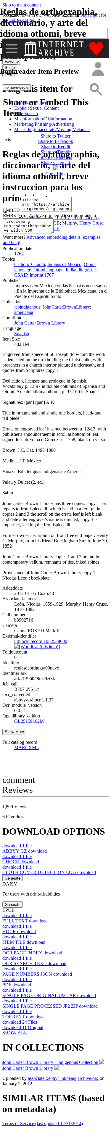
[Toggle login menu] (97, 69)
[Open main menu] (11, 48)
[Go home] (54, 48)
